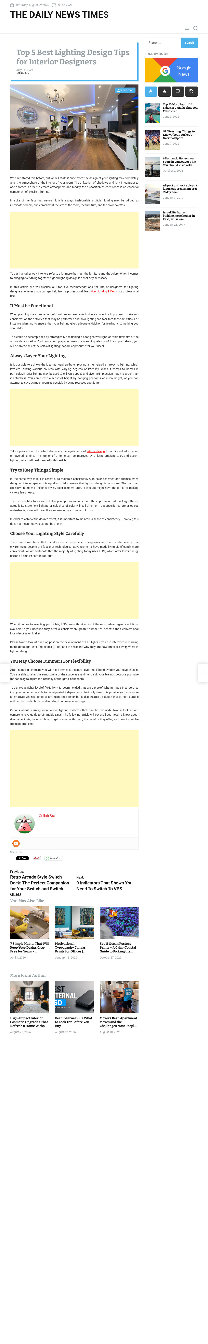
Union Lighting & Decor (103, 291)
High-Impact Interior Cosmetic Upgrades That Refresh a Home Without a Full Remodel (29, 1024)
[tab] (151, 92)
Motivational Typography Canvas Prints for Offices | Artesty (70, 949)
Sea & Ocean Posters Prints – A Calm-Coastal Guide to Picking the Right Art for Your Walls (118, 949)
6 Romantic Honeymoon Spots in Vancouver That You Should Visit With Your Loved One (179, 163)
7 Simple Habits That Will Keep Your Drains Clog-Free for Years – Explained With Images (29, 949)
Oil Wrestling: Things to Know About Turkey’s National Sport (179, 135)
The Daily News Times (59, 14)
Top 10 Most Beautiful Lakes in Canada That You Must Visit (180, 108)
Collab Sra (22, 72)
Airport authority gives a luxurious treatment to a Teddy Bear (180, 189)
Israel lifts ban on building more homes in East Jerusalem (179, 216)
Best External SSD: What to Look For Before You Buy (73, 1022)
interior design (96, 451)
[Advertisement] (74, 240)
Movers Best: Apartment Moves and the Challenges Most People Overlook (118, 1024)
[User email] (16, 843)
